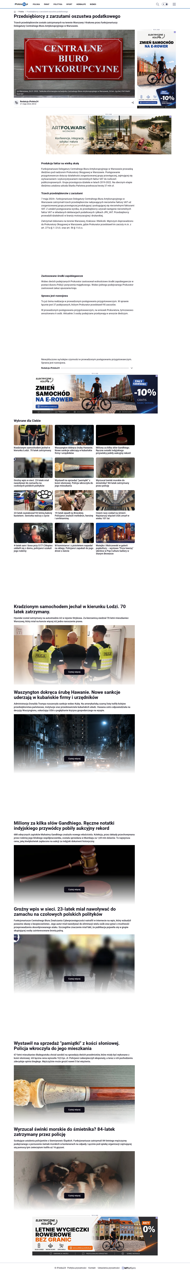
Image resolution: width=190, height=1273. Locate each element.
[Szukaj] (157, 4)
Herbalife (81, 4)
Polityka (58, 4)
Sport (69, 4)
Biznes (93, 4)
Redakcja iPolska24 (29, 101)
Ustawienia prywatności (108, 1268)
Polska (36, 4)
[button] (165, 4)
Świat (46, 4)
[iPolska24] (23, 4)
